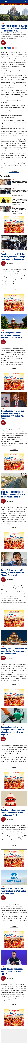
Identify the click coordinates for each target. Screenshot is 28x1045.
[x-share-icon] (5, 48)
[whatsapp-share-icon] (2, 48)
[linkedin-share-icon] (10, 48)
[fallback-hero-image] (5, 182)
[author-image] (3, 42)
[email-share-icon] (13, 48)
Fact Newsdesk (10, 43)
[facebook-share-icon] (8, 48)
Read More (14, 289)
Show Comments (14, 171)
